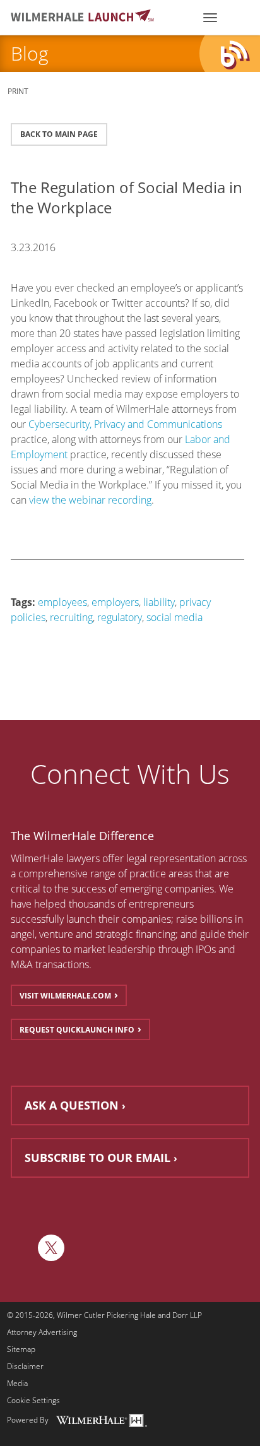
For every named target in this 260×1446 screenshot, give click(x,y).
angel (23, 934)
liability (159, 602)
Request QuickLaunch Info (77, 1029)
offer (113, 858)
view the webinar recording (90, 500)
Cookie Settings (33, 1400)
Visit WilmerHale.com (65, 995)
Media (17, 1383)
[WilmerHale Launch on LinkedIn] (21, 1248)
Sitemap (21, 1349)
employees (62, 602)
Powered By (28, 1419)
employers (115, 602)
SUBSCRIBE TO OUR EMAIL (97, 1157)
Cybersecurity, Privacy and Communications (125, 424)
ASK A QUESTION (72, 1105)
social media (174, 617)
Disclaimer (25, 1366)
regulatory (119, 617)
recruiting (71, 617)
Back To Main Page (59, 134)
